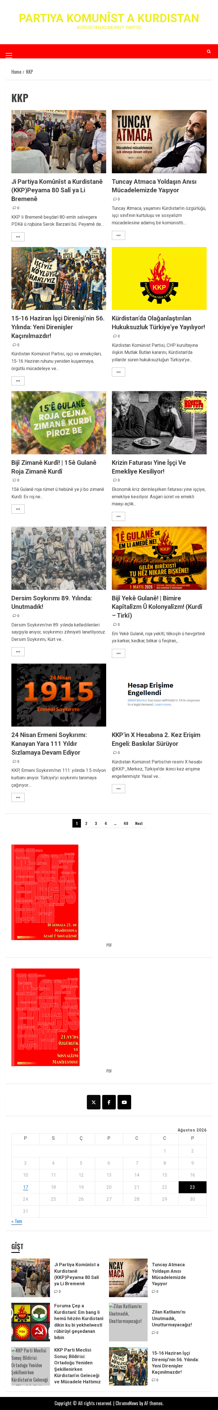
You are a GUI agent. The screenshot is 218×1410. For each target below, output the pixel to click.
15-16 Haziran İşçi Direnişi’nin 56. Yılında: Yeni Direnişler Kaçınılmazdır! (58, 327)
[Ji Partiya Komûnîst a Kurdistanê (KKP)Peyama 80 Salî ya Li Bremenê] (58, 141)
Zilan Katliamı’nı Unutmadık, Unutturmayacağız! (172, 1318)
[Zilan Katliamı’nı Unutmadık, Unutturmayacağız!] (128, 1322)
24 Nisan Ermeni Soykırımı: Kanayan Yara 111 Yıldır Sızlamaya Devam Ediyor (49, 743)
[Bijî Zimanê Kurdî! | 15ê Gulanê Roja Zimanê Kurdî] (58, 422)
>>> (18, 236)
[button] (9, 51)
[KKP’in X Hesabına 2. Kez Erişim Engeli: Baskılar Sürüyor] (159, 695)
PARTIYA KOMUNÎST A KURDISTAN (109, 18)
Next (139, 823)
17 (25, 1187)
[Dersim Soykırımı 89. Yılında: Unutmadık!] (58, 558)
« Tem (16, 1221)
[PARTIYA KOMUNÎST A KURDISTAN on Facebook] (109, 1102)
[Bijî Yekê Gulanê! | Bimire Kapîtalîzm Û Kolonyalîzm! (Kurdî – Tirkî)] (159, 558)
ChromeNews (127, 1403)
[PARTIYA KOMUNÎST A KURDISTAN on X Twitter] (93, 1102)
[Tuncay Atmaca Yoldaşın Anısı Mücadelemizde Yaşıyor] (159, 141)
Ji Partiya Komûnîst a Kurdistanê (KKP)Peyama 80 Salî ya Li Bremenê (57, 190)
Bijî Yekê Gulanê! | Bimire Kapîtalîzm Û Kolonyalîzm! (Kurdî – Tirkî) (157, 607)
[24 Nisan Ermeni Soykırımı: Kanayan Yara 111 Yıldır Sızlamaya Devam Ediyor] (58, 695)
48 (125, 823)
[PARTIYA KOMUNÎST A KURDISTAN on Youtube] (124, 1102)
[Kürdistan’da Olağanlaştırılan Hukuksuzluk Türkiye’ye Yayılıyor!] (159, 278)
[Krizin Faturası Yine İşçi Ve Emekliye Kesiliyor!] (159, 422)
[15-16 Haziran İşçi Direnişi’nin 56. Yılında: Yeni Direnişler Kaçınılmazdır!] (58, 278)
